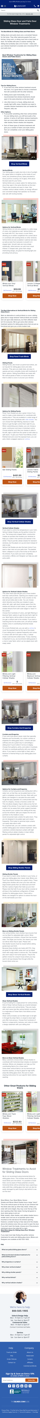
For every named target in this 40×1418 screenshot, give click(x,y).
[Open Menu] (2, 6)
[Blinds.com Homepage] (20, 6)
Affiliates (30, 1362)
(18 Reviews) (32, 683)
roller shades (29, 419)
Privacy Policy (5, 1410)
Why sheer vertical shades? (11, 1267)
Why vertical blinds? (9, 1277)
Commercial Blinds (30, 1366)
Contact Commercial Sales (20, 1327)
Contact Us (11, 1362)
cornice (27, 439)
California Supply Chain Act (10, 1412)
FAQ (11, 1356)
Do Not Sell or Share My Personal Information (24, 1410)
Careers (30, 1359)
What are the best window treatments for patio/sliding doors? (16, 1256)
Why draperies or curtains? (11, 1262)
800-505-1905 (29, 14)
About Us (30, 1352)
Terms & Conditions (25, 1412)
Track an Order (11, 1352)
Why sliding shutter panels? (11, 1272)
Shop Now (12, 296)
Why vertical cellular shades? (12, 1282)
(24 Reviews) (7, 683)
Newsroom (30, 1356)
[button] (37, 1249)
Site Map (35, 1412)
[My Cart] (38, 6)
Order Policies (12, 1359)
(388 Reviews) (32, 290)
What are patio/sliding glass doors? (14, 1249)
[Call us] (35, 6)
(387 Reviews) (7, 290)
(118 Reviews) (32, 476)
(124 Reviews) (7, 476)
